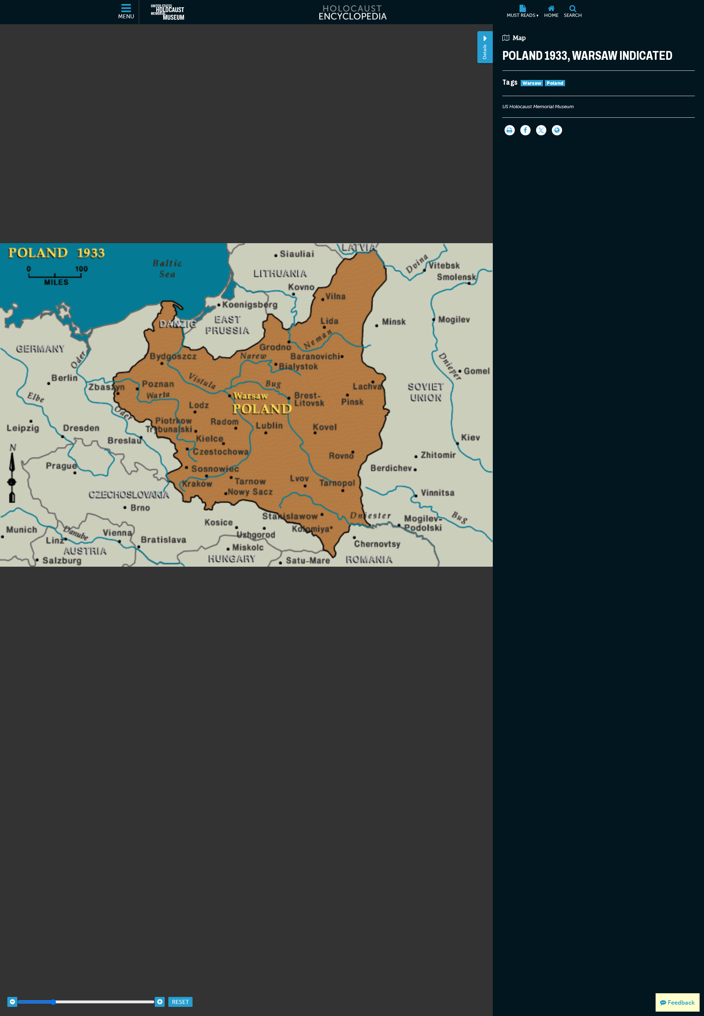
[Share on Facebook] (525, 130)
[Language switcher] (557, 130)
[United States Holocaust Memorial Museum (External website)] (167, 12)
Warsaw (532, 83)
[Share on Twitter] (541, 130)
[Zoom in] (160, 1002)
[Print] (510, 130)
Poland (555, 83)
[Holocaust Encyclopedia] (352, 12)
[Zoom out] (12, 1002)
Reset (180, 1001)
